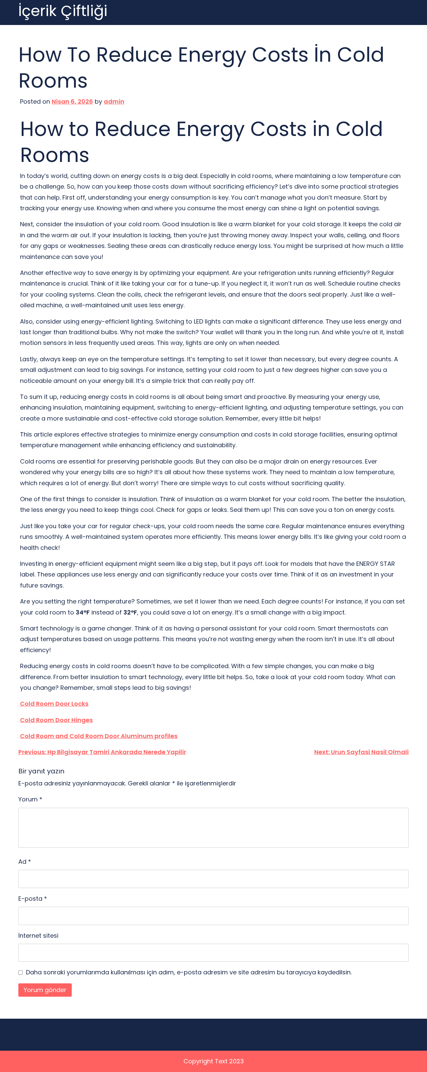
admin (114, 101)
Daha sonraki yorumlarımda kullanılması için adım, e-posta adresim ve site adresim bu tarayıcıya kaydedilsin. (189, 972)
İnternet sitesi (38, 935)
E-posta (32, 898)
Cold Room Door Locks (54, 703)
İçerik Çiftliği (62, 11)
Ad (24, 861)
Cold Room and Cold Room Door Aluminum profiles (98, 736)
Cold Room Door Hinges (56, 720)
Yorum (30, 799)
